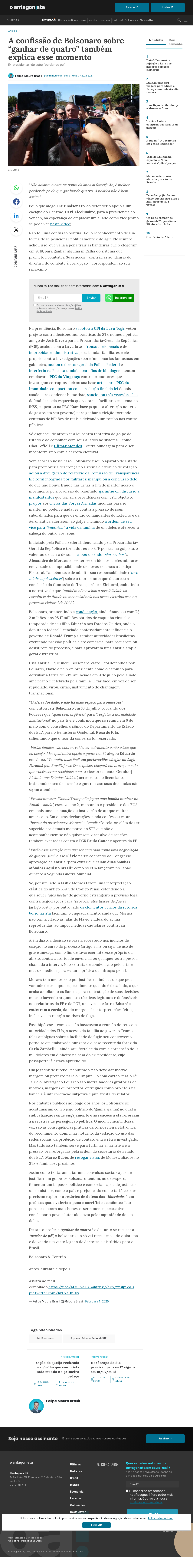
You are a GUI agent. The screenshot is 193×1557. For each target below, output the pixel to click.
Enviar (91, 297)
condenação (86, 611)
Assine (130, 7)
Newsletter (147, 20)
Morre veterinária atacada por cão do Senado (162, 179)
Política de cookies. (160, 1518)
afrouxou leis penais (101, 346)
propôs (35, 503)
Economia (104, 20)
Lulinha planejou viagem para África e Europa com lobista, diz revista (162, 88)
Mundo (93, 20)
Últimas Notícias (68, 20)
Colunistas (131, 20)
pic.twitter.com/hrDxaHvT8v (54, 1293)
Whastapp (16, 188)
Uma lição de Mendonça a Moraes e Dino (162, 108)
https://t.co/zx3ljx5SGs (114, 1287)
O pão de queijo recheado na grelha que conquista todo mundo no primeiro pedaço (55, 1356)
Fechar (96, 1525)
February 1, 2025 (97, 1301)
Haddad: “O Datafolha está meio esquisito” (159, 143)
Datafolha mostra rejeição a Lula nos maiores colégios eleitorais (162, 65)
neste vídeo (60, 224)
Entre (166, 7)
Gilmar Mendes (68, 446)
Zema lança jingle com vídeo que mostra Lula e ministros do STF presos (161, 200)
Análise (12, 30)
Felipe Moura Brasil (28, 76)
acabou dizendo (100, 554)
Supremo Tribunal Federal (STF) (88, 1338)
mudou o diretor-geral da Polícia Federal (84, 364)
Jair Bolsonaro (45, 1338)
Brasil (83, 20)
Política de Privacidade (146, 1502)
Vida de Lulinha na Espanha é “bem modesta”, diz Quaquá (160, 160)
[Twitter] (98, 1464)
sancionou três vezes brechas (112, 394)
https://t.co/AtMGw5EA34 (71, 1287)
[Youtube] (103, 1464)
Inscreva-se (123, 297)
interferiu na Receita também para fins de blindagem (75, 370)
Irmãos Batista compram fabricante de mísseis (161, 124)
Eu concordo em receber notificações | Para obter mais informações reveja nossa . (59, 308)
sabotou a (100, 328)
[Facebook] (116, 1464)
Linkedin (16, 216)
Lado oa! (118, 20)
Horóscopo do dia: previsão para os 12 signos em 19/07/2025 (112, 1354)
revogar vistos (87, 1157)
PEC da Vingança (65, 376)
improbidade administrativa (53, 352)
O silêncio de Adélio (158, 238)
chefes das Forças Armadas (73, 503)
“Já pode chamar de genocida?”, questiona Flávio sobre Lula (159, 221)
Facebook (16, 202)
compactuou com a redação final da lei (84, 388)
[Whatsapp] (107, 1464)
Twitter (16, 230)
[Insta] (111, 1464)
